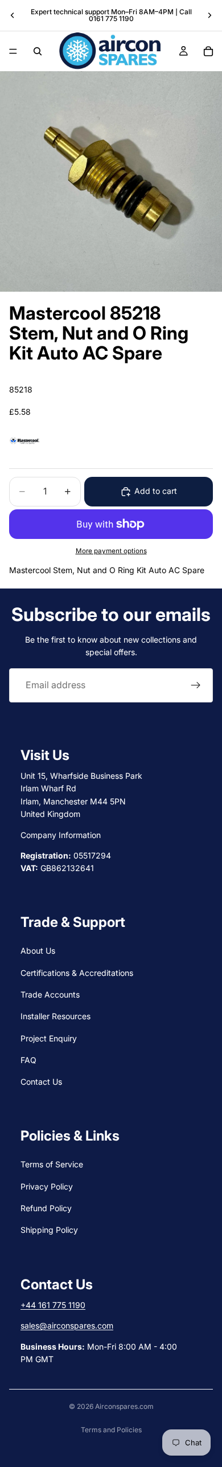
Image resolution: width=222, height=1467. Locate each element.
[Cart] (208, 51)
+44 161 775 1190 (52, 1305)
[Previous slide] (12, 15)
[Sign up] (196, 685)
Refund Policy (46, 1208)
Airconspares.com (124, 1406)
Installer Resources (55, 1016)
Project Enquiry (48, 1038)
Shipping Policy (49, 1230)
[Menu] (13, 51)
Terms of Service (51, 1164)
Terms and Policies (111, 1429)
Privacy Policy (46, 1186)
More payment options (111, 551)
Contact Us (41, 1081)
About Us (37, 950)
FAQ (28, 1060)
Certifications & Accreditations (76, 972)
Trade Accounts (50, 994)
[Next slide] (209, 15)
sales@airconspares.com (66, 1325)
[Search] (37, 51)
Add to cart (155, 491)
